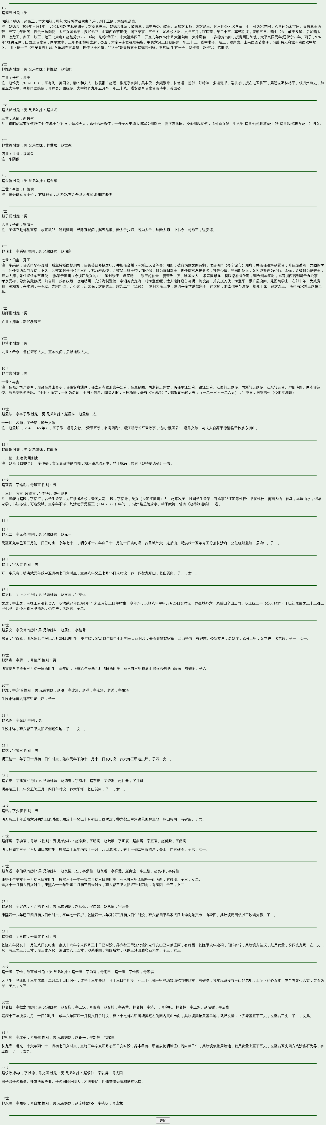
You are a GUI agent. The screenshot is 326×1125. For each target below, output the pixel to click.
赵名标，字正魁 (188, 1007)
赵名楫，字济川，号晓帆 (152, 1007)
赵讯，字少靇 (12, 811)
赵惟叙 (51, 69)
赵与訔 (7, 373)
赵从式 (51, 110)
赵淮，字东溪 (12, 690)
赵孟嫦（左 (88, 414)
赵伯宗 (66, 251)
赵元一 (66, 534)
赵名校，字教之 (14, 1007)
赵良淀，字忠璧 (137, 871)
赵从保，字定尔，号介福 (21, 906)
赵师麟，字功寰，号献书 (21, 841)
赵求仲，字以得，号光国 (103, 1073)
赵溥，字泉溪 (118, 690)
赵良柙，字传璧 (166, 871)
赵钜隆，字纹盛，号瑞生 (21, 1037)
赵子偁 (7, 216)
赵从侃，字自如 (87, 906)
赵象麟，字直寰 (145, 841)
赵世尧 (66, 145)
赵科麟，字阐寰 (173, 841)
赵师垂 (7, 313)
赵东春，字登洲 (102, 781)
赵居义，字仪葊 (14, 630)
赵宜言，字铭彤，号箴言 (21, 485)
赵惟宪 (7, 69)
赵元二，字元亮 (14, 534)
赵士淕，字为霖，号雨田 (91, 972)
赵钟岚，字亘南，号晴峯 (21, 937)
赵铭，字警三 (12, 751)
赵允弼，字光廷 (14, 720)
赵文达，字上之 (14, 595)
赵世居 (51, 145)
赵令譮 (7, 181)
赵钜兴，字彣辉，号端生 (95, 1037)
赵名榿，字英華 (116, 1007)
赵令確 (51, 181)
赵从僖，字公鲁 (116, 906)
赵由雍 (7, 449)
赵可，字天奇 (12, 564)
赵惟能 (66, 69)
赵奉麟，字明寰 (87, 841)
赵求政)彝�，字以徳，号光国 (25, 1073)
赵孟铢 (69, 414)
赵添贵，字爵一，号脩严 (21, 660)
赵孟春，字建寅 (14, 781)
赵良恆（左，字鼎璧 (77, 871)
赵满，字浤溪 (93, 690)
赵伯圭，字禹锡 (14, 251)
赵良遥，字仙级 (14, 871)
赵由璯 (51, 449)
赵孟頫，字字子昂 (16, 414)
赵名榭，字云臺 (216, 1007)
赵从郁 (7, 110)
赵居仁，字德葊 (73, 630)
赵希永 (7, 343)
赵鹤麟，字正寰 (116, 841)
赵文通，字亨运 (73, 595)
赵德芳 (7, 13)
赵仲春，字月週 (130, 781)
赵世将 (7, 145)
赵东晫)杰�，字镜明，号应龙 (99, 1103)
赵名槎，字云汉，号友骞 (80, 1007)
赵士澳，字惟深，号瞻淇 (134, 972)
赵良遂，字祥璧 (109, 871)
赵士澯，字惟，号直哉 (19, 972)
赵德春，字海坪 (73, 781)
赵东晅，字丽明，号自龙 (21, 1103)
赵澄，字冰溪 (68, 690)
